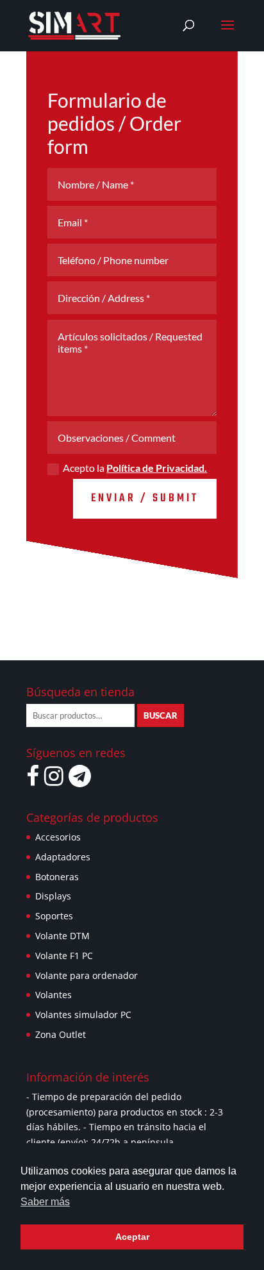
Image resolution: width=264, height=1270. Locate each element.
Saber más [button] (45, 1201)
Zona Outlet (60, 1034)
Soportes (54, 916)
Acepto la (135, 468)
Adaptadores (62, 857)
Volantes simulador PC (83, 1014)
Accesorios (58, 837)
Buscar (160, 715)
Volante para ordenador (86, 975)
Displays (53, 896)
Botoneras (57, 877)
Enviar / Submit (145, 498)
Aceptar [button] (132, 1237)
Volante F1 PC (64, 955)
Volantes (53, 995)
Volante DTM (62, 936)
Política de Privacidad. (156, 468)
